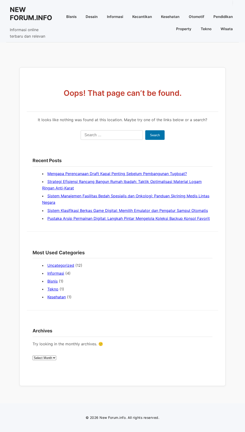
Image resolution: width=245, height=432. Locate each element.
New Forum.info (31, 14)
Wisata (227, 29)
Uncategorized (60, 265)
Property (183, 29)
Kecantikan (142, 16)
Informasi (115, 16)
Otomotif (196, 16)
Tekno (206, 29)
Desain (92, 16)
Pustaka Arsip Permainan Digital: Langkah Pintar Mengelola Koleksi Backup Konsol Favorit (128, 218)
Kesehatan (170, 16)
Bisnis (71, 16)
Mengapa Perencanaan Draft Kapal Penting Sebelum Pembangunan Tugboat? (117, 173)
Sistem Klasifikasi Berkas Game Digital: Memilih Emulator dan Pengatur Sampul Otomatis (127, 210)
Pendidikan (223, 16)
